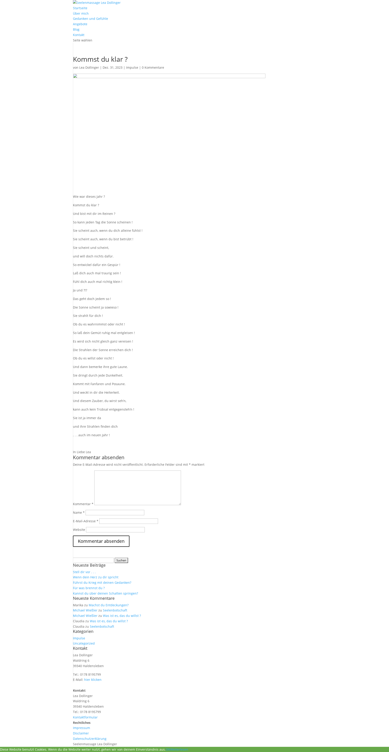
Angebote (80, 24)
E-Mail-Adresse (85, 521)
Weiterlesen (179, 749)
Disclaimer (81, 733)
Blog (76, 29)
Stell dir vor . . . (84, 572)
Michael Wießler (85, 610)
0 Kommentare (153, 67)
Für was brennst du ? (89, 588)
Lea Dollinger (89, 67)
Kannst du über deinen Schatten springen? (105, 593)
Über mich (81, 13)
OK (168, 749)
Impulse (132, 67)
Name (79, 512)
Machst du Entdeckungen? (109, 605)
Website (79, 529)
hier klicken (93, 679)
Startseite (80, 8)
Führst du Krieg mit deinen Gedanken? (102, 582)
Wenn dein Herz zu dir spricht (95, 577)
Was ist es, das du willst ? (122, 615)
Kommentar (83, 504)
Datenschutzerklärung (89, 738)
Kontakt (78, 35)
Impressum (81, 728)
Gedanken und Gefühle (90, 18)
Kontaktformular (85, 717)
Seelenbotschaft (115, 610)
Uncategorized (84, 643)
